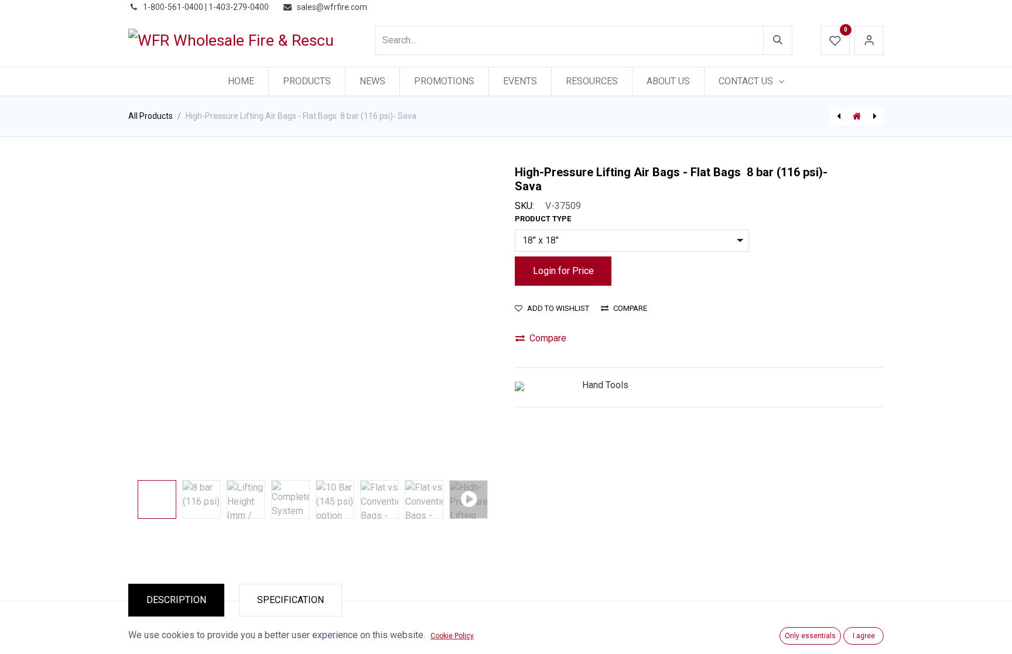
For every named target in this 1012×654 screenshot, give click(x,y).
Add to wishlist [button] (558, 308)
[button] (156, 320)
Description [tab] (176, 599)
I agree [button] (864, 636)
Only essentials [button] (810, 636)
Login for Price (563, 270)
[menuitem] (241, 81)
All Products (150, 116)
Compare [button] (630, 308)
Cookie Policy (452, 636)
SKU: (524, 205)
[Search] (777, 40)
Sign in (869, 40)
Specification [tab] (290, 599)
